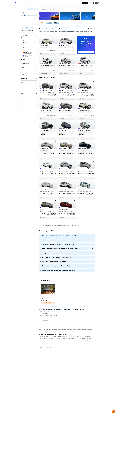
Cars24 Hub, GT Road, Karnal (45, 347)
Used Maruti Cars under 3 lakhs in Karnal (48, 336)
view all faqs (42, 273)
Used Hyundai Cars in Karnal (59, 225)
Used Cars (44, 225)
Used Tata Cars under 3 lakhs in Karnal (70, 338)
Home (40, 225)
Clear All (42, 22)
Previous (39, 16)
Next (95, 16)
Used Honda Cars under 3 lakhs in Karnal (67, 336)
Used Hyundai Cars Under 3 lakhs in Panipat (70, 329)
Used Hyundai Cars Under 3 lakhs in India (58, 331)
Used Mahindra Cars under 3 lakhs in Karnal (52, 340)
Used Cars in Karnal (49, 225)
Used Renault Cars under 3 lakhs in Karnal (52, 338)
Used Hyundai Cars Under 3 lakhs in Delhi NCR (49, 329)
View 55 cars (47, 302)
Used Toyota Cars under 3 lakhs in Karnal (71, 340)
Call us (85, 3)
